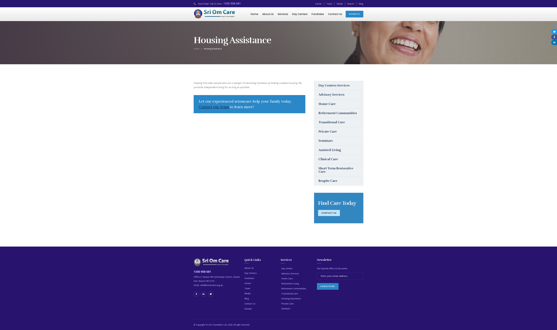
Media (340, 3)
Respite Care (328, 181)
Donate (248, 308)
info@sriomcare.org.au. (211, 285)
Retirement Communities (338, 113)
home (196, 48)
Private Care (328, 131)
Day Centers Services (334, 85)
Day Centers (300, 14)
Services (283, 14)
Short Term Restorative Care (336, 169)
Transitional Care (332, 122)
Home (254, 14)
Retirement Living (290, 283)
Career (318, 3)
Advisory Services (331, 95)
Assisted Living (330, 150)
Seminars (326, 141)
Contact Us (335, 14)
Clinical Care (328, 159)
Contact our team (214, 107)
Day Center (287, 268)
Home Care (327, 104)
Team (329, 3)
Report (350, 3)
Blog (361, 3)
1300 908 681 (232, 3)
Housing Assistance (291, 298)
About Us (268, 14)
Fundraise (318, 14)
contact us (329, 213)
